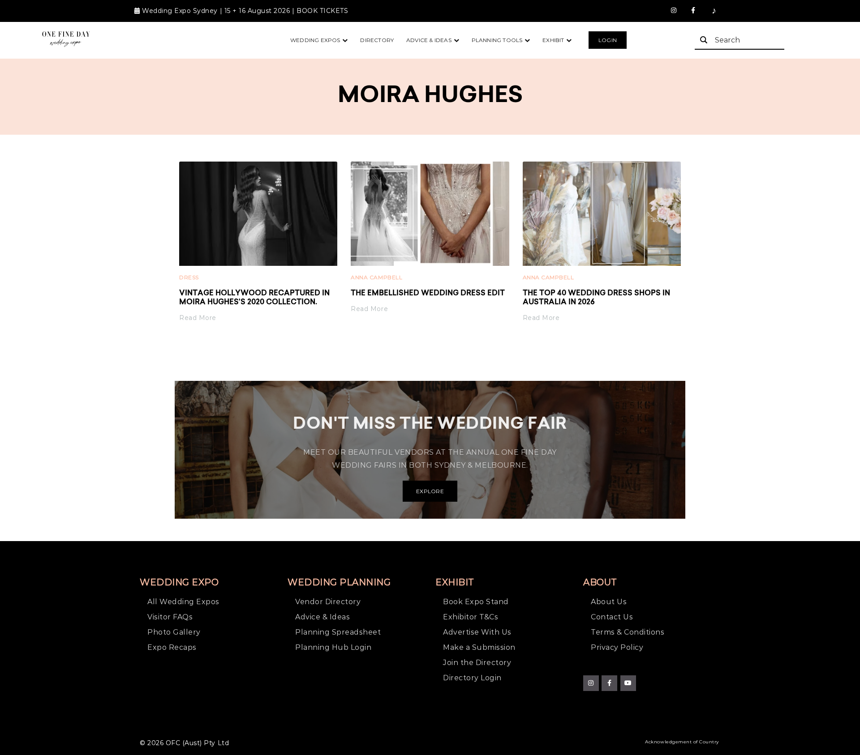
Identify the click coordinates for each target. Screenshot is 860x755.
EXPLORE (430, 491)
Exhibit (553, 40)
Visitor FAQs (170, 617)
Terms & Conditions (627, 632)
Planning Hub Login (333, 647)
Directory (377, 40)
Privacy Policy (617, 647)
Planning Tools (497, 40)
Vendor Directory (328, 601)
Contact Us (612, 617)
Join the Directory (477, 662)
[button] (608, 40)
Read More (197, 318)
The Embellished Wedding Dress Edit (428, 293)
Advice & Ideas (429, 40)
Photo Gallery (174, 632)
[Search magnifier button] (703, 40)
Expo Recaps (172, 647)
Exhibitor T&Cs (470, 617)
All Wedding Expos (183, 601)
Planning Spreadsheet (338, 632)
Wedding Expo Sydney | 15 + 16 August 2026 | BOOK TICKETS (245, 11)
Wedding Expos (315, 40)
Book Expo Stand (476, 601)
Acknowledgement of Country (682, 742)
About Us (609, 601)
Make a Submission (479, 647)
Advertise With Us (477, 632)
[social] (674, 11)
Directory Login (472, 678)
